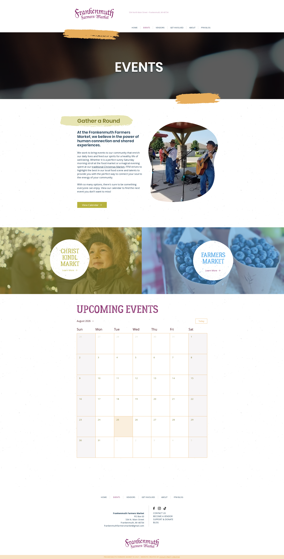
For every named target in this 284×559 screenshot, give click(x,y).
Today (201, 321)
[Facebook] (154, 508)
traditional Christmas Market (108, 166)
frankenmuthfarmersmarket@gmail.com (124, 525)
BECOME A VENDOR (163, 516)
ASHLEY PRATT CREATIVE (169, 557)
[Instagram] (159, 508)
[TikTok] (165, 508)
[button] (86, 343)
